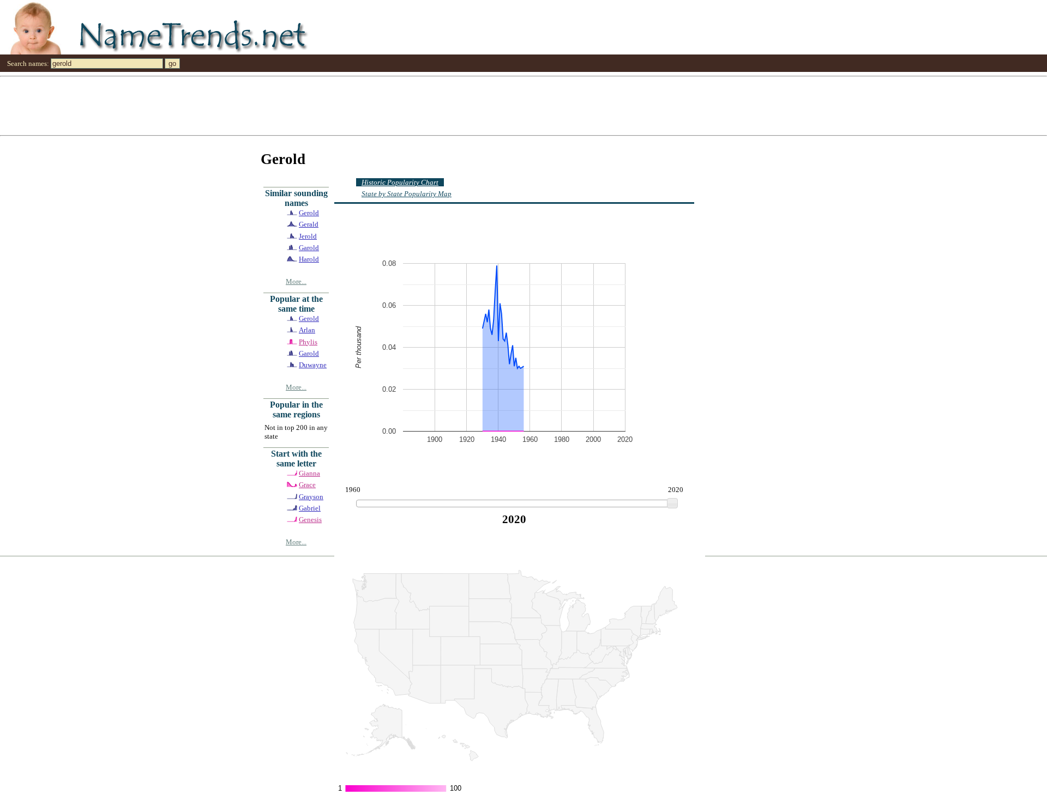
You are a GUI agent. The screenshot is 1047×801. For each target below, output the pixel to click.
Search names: (28, 63)
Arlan (307, 330)
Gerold (309, 213)
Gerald (308, 224)
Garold (309, 248)
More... (296, 281)
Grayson (311, 497)
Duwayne (313, 365)
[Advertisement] (327, 105)
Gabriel (310, 508)
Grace (307, 485)
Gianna (309, 473)
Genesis (310, 519)
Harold (309, 259)
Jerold (308, 236)
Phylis (308, 342)
